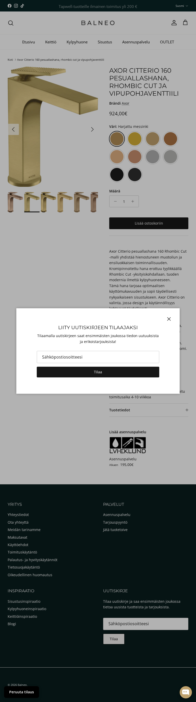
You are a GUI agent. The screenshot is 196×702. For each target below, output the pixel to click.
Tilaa (98, 372)
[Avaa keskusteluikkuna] (186, 692)
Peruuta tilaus (21, 691)
